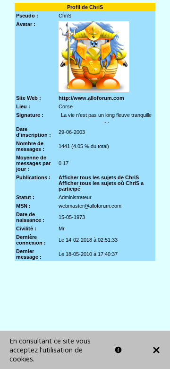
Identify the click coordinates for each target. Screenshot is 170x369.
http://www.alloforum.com (91, 98)
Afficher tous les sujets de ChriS (99, 177)
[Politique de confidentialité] (118, 349)
